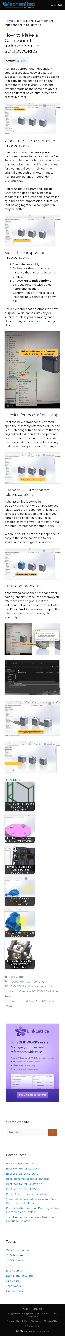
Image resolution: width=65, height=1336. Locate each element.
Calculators (13, 1265)
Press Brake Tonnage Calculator (27, 1194)
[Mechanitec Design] (19, 5)
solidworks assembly (39, 986)
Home (9, 21)
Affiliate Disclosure (31, 1321)
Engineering (14, 1270)
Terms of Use (51, 1321)
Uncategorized (16, 1290)
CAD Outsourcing (17, 1250)
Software (37, 1308)
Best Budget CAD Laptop (22, 1163)
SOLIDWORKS (14, 986)
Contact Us (13, 1321)
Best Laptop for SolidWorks (24, 1188)
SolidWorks (16, 977)
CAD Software (15, 1260)
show (24, 60)
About (26, 1308)
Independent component (26, 981)
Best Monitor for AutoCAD (23, 1168)
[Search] (52, 1132)
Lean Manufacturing (19, 1275)
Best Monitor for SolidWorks (24, 1183)
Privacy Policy (32, 1326)
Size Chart (12, 1280)
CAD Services (14, 1255)
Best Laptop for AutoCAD (22, 1173)
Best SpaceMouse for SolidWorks (27, 1178)
